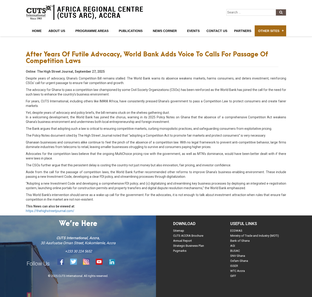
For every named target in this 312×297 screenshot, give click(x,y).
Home (37, 31)
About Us (56, 31)
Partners (242, 31)
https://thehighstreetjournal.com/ (50, 211)
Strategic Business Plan (188, 245)
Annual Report (182, 240)
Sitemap (178, 230)
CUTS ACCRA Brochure (188, 235)
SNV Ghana (237, 255)
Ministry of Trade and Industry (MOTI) (254, 235)
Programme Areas (91, 31)
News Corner (165, 31)
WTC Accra (237, 271)
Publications (131, 31)
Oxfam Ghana (239, 261)
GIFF (233, 276)
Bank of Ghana (240, 240)
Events (193, 31)
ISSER (234, 266)
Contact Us (216, 31)
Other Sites (268, 31)
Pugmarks (179, 250)
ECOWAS (236, 230)
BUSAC (235, 250)
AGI (232, 245)
